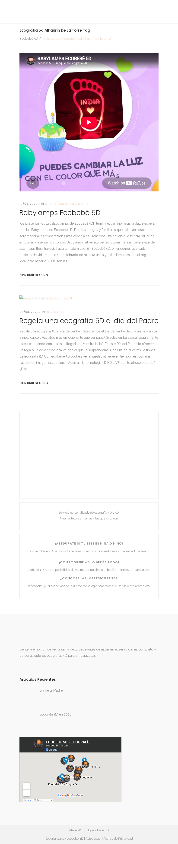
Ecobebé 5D (28, 38)
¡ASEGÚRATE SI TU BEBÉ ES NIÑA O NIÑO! (89, 543)
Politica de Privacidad (118, 838)
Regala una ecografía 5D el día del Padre (89, 321)
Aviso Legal (93, 838)
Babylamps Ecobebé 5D (60, 213)
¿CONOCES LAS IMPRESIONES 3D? (89, 578)
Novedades (79, 204)
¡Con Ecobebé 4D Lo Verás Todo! (89, 562)
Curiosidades (56, 204)
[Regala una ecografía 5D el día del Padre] (46, 298)
